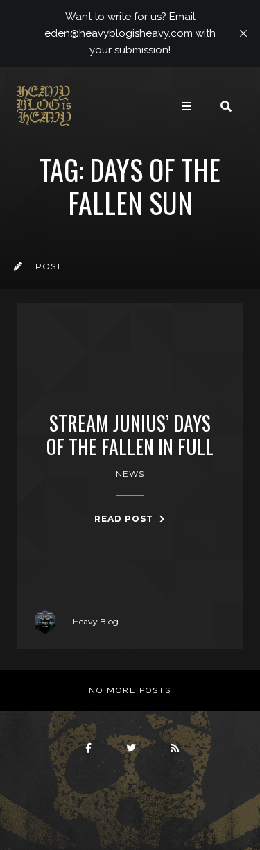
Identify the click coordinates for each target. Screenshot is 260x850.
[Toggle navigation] (186, 106)
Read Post (125, 518)
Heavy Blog (96, 621)
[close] (243, 33)
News (130, 473)
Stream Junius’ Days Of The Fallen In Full (130, 434)
